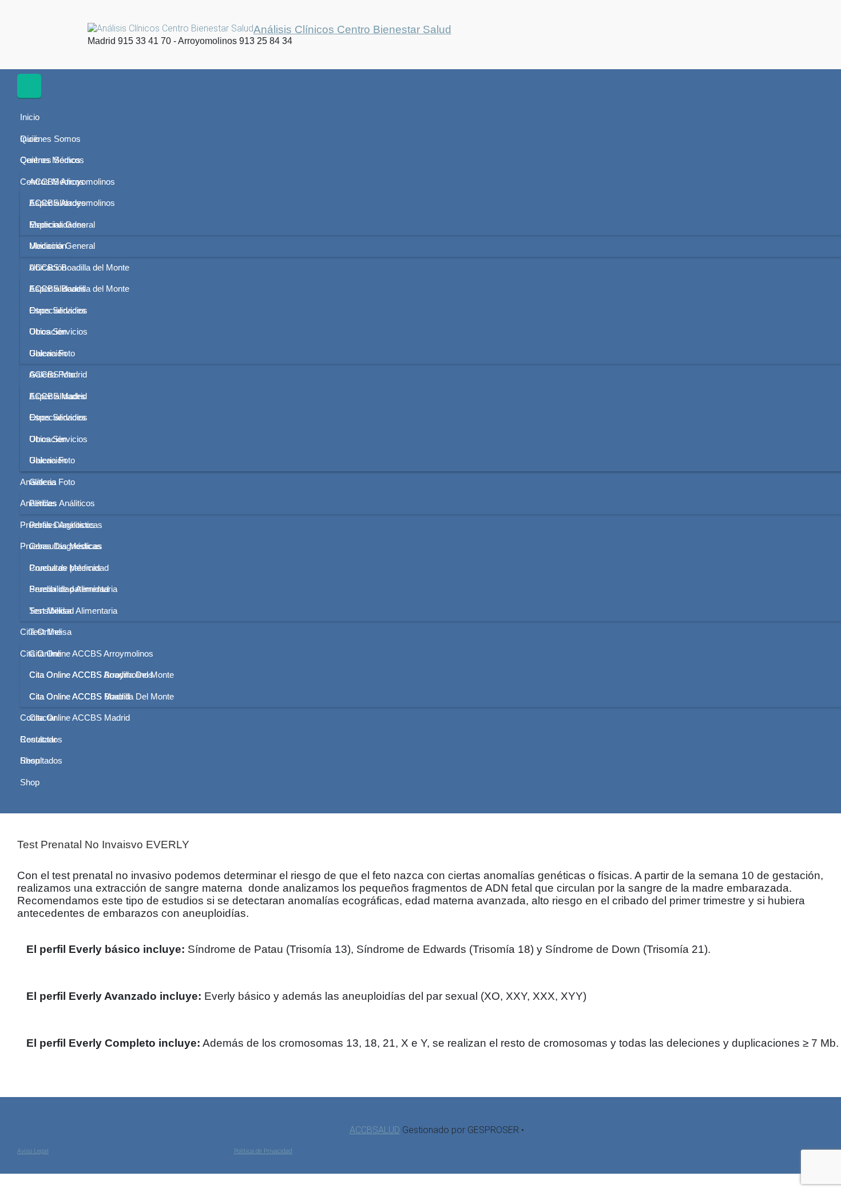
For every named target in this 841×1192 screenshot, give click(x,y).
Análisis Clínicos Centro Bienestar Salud (352, 29)
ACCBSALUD (375, 1130)
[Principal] (29, 86)
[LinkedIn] (79, 33)
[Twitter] (59, 33)
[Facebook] (38, 33)
